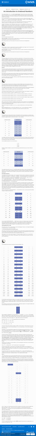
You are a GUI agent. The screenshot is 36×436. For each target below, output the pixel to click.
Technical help (14, 426)
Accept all (32, 434)
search (34, 5)
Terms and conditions (9, 428)
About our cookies (3, 434)
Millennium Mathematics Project (19, 430)
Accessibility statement (21, 426)
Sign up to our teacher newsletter (6, 426)
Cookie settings (22, 434)
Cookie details (9, 434)
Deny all (28, 434)
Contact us (3, 428)
